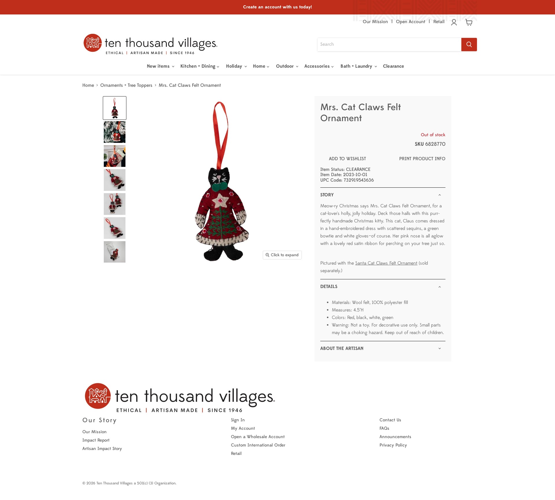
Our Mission (375, 22)
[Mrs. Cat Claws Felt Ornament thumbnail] (114, 132)
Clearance (393, 66)
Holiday (235, 66)
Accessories (317, 66)
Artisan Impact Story (102, 448)
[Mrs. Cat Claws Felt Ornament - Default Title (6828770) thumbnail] (114, 108)
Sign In (238, 420)
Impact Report (96, 440)
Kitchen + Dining (198, 66)
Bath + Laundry (357, 66)
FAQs (384, 428)
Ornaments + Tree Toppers (126, 85)
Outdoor (285, 66)
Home (260, 66)
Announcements (395, 437)
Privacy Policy (393, 445)
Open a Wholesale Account (258, 437)
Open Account (410, 22)
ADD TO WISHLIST (347, 159)
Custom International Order (258, 445)
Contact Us (390, 420)
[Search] (469, 44)
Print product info (422, 159)
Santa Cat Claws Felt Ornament (386, 263)
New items (159, 66)
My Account (243, 428)
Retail (439, 22)
